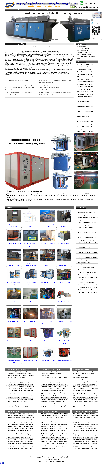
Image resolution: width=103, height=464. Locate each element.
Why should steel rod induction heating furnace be (54, 397)
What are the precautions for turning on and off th (53, 432)
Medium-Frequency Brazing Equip (85, 71)
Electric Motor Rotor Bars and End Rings (30, 225)
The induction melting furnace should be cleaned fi (54, 434)
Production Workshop (48, 10)
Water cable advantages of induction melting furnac (21, 413)
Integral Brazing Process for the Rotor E (14, 245)
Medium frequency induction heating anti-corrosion (86, 441)
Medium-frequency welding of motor (87, 215)
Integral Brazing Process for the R (86, 220)
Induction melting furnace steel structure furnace (85, 428)
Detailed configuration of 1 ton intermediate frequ (20, 393)
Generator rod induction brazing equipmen (31, 283)
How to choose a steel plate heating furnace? (52, 419)
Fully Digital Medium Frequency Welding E (30, 264)
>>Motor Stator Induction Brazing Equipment (50, 94)
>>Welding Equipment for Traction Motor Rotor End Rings (54, 85)
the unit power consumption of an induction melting (21, 395)
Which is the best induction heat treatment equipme (54, 381)
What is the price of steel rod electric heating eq (53, 395)
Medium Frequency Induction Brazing (82, 379)
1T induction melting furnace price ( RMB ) (18, 406)
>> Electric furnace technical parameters (18, 369)
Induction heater (81, 119)
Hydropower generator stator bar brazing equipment (54, 413)
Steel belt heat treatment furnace (49, 379)
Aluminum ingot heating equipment (64, 245)
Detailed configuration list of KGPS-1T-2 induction (85, 445)
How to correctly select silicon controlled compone (20, 428)
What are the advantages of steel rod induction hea (86, 388)
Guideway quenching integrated (85, 129)
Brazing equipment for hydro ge (85, 94)
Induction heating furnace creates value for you (20, 421)
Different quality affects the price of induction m (53, 435)
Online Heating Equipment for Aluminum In (47, 245)
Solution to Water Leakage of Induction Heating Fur (21, 419)
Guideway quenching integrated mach (87, 274)
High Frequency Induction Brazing (81, 377)
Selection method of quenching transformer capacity (54, 422)
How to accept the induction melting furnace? (84, 413)
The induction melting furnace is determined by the (86, 430)
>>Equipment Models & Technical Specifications (17, 80)
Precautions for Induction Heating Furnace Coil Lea (21, 417)
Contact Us (88, 10)
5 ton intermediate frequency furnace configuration (20, 390)
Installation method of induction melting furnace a (85, 401)
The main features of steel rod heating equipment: (85, 382)
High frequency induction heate (85, 121)
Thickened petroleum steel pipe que (87, 289)
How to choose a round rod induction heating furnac (54, 446)
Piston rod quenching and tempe (85, 106)
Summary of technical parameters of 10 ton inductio (86, 443)
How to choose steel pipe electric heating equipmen (54, 377)
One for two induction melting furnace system (84, 419)
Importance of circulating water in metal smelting (20, 448)
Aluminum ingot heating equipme (85, 81)
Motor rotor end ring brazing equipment (47, 264)
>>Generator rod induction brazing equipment (16, 94)
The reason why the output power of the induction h (21, 426)
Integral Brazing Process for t (84, 74)
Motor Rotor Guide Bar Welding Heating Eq (64, 264)
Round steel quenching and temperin (87, 292)
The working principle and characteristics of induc (20, 424)
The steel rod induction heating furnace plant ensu (54, 399)
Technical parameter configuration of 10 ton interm (20, 392)
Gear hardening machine (83, 101)
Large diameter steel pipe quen (85, 104)
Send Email (96, 20)
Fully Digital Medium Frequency (85, 86)
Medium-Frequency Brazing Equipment (64, 225)
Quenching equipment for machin (85, 131)
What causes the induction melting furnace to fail (20, 445)
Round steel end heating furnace (86, 279)
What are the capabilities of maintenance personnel (21, 375)
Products (9, 207)
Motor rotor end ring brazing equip (87, 235)
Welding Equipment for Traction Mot (87, 230)
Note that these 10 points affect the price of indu (85, 395)
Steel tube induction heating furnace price (83, 390)
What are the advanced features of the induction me (21, 435)
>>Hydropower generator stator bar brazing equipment (19, 92)
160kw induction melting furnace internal (18, 397)
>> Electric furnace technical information (51, 369)
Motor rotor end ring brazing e (84, 89)
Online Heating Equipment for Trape (87, 222)
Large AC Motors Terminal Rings (85, 64)
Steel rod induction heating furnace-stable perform (54, 406)
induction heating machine (84, 116)
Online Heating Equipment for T (85, 76)
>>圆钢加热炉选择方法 (45, 89)
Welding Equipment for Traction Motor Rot (14, 264)
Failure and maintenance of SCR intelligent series (20, 439)
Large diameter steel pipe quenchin (87, 250)
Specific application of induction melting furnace (53, 392)
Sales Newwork (69, 10)
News (60, 10)
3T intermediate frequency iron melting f (30, 322)
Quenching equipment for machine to (87, 277)
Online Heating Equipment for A (85, 79)
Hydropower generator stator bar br (87, 245)
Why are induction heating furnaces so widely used (54, 439)
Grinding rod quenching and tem (85, 111)
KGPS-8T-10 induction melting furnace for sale (85, 421)
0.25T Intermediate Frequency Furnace (47, 322)
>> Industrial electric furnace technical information (87, 411)
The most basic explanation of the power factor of (53, 384)
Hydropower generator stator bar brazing (47, 283)
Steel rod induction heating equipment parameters (54, 403)
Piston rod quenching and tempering (87, 252)
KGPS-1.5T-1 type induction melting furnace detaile (86, 446)
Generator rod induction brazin (84, 96)
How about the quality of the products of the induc (53, 421)
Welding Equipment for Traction (85, 84)
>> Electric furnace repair (13, 411)
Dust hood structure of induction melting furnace (85, 426)
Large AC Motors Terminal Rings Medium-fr (14, 225)
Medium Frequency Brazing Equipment (51, 373)
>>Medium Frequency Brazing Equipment (50, 87)
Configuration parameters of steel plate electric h (20, 373)
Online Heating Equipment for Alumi (87, 225)
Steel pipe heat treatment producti (86, 282)
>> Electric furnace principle (81, 369)
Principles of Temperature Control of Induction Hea (20, 422)
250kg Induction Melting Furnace (14, 361)
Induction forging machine (83, 114)
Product (37, 10)
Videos (79, 10)
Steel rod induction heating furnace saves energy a (54, 405)
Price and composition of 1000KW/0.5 (17, 401)
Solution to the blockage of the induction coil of (53, 393)
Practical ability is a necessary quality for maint (19, 430)
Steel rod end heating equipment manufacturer (53, 401)
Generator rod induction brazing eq (87, 242)
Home (8, 10)
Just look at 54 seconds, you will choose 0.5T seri (85, 435)
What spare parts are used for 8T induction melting (86, 397)
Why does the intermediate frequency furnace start (20, 443)
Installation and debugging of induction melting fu (85, 405)
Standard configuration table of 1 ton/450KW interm (21, 405)
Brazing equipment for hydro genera (87, 240)
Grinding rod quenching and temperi (87, 257)
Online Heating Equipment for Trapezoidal (30, 245)
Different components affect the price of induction (53, 437)
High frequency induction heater (86, 267)
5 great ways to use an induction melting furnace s (54, 426)
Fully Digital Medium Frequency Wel (87, 232)
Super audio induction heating (84, 124)
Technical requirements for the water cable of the (53, 388)
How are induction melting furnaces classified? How (54, 443)
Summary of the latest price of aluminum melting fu (54, 441)
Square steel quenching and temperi (87, 284)
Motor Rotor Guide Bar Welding (85, 91)
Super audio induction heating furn (87, 272)
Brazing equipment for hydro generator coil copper (54, 415)
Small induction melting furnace (64, 303)
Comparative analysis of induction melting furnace (20, 434)
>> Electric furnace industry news (49, 411)
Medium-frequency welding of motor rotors (47, 225)
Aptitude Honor (27, 10)
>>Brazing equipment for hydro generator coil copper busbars (55, 92)
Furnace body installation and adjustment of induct (86, 424)
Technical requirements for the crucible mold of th (85, 415)
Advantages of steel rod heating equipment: (84, 384)
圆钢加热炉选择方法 (46, 375)
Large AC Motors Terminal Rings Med (87, 210)
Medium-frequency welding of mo (85, 69)
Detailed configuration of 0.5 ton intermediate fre (20, 382)
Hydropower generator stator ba (85, 99)
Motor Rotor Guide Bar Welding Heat (87, 237)
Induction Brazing (77, 375)
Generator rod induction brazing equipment (52, 417)
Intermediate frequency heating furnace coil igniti (20, 441)
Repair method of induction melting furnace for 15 (20, 446)
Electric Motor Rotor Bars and (84, 66)
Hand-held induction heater (84, 109)
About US (16, 10)
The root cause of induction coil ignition (51, 382)
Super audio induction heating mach (87, 269)
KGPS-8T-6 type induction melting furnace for (84, 422)
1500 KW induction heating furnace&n (17, 377)
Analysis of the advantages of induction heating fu (20, 415)
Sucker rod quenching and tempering (87, 287)
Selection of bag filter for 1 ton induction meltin (19, 403)
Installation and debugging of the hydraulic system (85, 403)
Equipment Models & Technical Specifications (19, 371)
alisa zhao (96, 23)
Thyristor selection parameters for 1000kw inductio (86, 399)
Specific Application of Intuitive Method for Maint (85, 392)
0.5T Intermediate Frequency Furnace (64, 322)
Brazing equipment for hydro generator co (14, 283)
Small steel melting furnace (48, 448)
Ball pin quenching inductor (48, 445)
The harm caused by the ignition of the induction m (54, 386)
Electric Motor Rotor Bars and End (87, 212)
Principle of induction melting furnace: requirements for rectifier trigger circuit (39, 46)
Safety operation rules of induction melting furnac (85, 406)
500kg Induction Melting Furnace (64, 342)
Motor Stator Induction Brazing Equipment (83, 373)
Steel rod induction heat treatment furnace (83, 386)
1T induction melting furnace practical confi (84, 417)
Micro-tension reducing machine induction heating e (86, 437)
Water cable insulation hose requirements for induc (86, 393)
